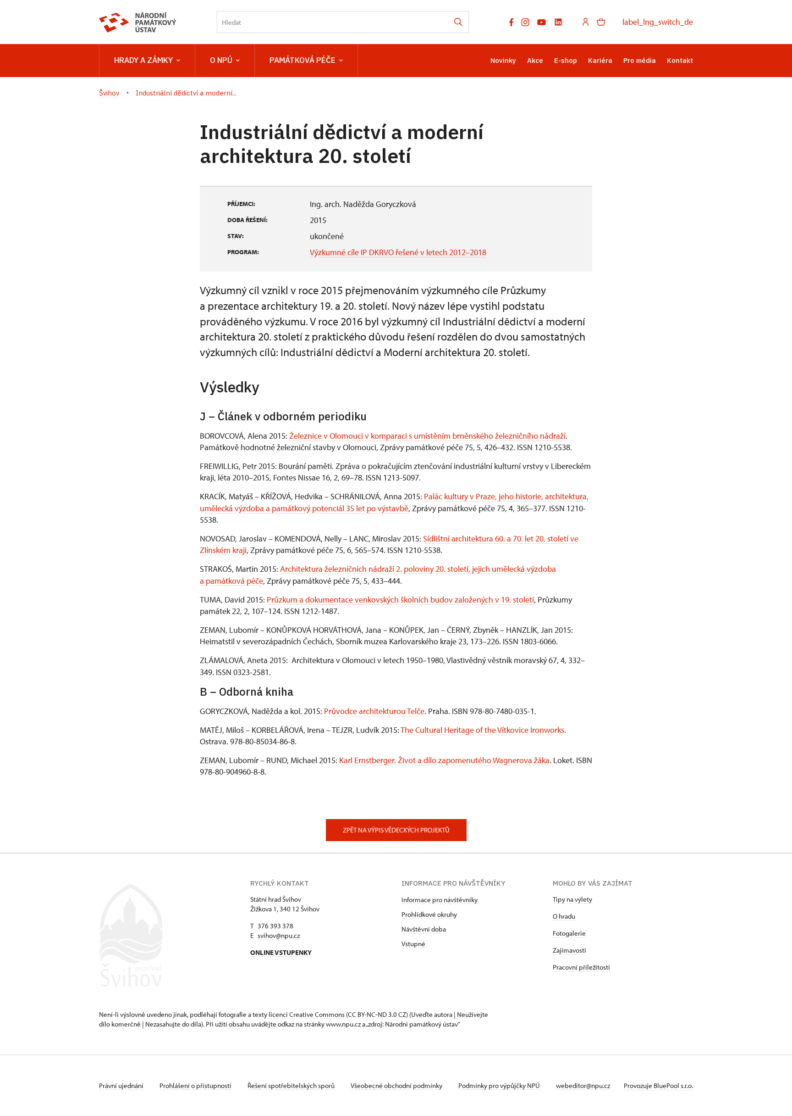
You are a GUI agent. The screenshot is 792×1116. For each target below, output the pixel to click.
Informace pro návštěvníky (440, 899)
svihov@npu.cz (279, 935)
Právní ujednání (122, 1085)
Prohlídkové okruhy (429, 914)
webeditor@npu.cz (583, 1085)
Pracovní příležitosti (581, 967)
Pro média (639, 60)
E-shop (565, 60)
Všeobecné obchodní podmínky (397, 1085)
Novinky (503, 60)
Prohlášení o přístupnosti (196, 1085)
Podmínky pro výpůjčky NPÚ (499, 1085)
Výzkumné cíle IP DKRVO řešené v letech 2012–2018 (398, 252)
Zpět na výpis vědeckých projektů (396, 830)
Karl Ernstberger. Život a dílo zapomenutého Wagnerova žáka (444, 760)
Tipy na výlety (572, 899)
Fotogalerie (569, 933)
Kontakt (680, 60)
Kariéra (600, 60)
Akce (535, 60)
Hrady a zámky (143, 60)
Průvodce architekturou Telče (374, 711)
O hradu (564, 916)
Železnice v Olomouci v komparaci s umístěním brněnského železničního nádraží (427, 435)
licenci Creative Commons (307, 1014)
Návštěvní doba (424, 929)
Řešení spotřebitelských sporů (292, 1085)
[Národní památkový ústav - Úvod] (137, 22)
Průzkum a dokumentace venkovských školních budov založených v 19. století (400, 599)
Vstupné (413, 943)
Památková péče (303, 60)
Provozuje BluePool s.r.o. (658, 1085)
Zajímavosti (569, 950)
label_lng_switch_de (657, 22)
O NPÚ (221, 60)
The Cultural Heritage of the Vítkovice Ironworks (482, 730)
